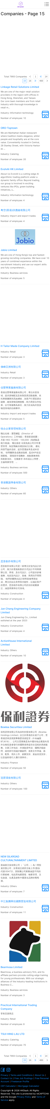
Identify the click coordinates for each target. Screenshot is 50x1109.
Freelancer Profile (20, 1081)
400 (41, 81)
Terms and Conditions (21, 1075)
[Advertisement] (25, 44)
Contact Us (6, 1078)
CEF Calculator (8, 1086)
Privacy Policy (24, 1096)
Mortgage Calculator (28, 1086)
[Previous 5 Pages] (41, 77)
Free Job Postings (23, 1078)
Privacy (4, 1075)
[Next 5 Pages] (35, 81)
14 (46, 76)
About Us (39, 1075)
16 (30, 81)
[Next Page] (47, 81)
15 (24, 81)
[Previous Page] (30, 77)
